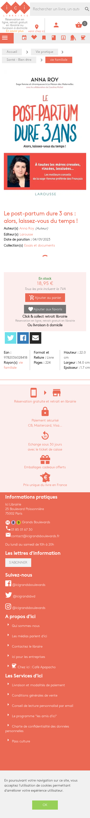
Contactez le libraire (27, 646)
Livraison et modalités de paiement (38, 685)
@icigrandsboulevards (28, 584)
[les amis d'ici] (73, 39)
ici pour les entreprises (28, 656)
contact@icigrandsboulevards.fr (32, 536)
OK (45, 804)
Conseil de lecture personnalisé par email (42, 705)
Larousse (26, 234)
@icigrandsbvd (23, 596)
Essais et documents (39, 245)
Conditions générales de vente (34, 695)
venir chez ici (36, 30)
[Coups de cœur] (34, 38)
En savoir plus (15, 25)
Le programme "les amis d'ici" (34, 716)
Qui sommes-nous (26, 625)
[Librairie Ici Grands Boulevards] (15, 15)
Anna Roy (26, 228)
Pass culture (21, 741)
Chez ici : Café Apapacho (37, 667)
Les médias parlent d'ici (29, 636)
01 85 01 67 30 (18, 529)
